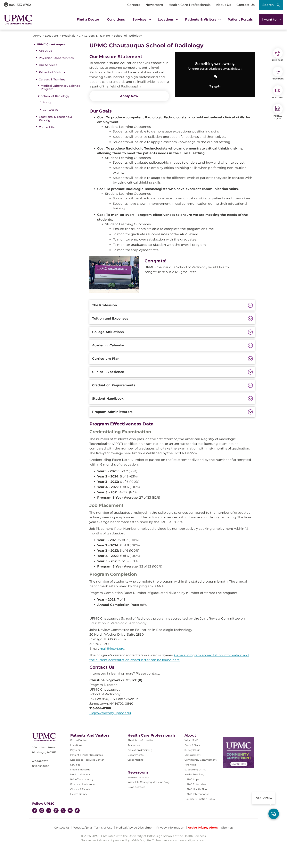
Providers (278, 78)
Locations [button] (166, 19)
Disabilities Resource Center (87, 759)
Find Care (277, 60)
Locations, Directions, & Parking (55, 118)
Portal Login (278, 117)
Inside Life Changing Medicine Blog (148, 782)
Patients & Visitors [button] (201, 19)
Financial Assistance (82, 784)
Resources (133, 745)
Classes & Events (80, 789)
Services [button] (140, 19)
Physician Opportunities (56, 58)
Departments (135, 754)
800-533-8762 (19, 5)
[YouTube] (70, 811)
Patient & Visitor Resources (86, 754)
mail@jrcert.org (112, 648)
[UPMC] (18, 19)
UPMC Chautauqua (51, 44)
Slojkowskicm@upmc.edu (110, 713)
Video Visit (278, 97)
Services (75, 764)
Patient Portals (240, 19)
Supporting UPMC (195, 769)
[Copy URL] (215, 77)
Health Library (78, 794)
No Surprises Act (80, 774)
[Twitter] (63, 810)
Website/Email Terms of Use (92, 827)
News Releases (136, 786)
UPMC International (196, 794)
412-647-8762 (40, 761)
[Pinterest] (56, 811)
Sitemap (227, 827)
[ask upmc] (273, 814)
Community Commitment (200, 759)
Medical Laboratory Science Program (60, 87)
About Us (223, 5)
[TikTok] (77, 810)
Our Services (48, 65)
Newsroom (154, 5)
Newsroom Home (138, 777)
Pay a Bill (75, 750)
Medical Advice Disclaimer (134, 827)
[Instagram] (41, 811)
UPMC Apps (191, 779)
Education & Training (139, 750)
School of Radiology (55, 96)
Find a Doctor (88, 19)
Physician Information (140, 740)
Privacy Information (170, 827)
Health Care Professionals (189, 5)
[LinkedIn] (48, 811)
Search (268, 5)
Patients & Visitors (52, 72)
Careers (133, 5)
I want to (269, 19)
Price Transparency (81, 779)
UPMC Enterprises (195, 784)
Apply (47, 102)
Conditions (116, 19)
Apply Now (129, 96)
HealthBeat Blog (194, 774)
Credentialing (135, 759)
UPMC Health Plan (195, 789)
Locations (76, 745)
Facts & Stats (192, 745)
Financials (190, 764)
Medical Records (80, 769)
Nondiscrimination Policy (199, 798)
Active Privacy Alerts (203, 827)
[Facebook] (34, 811)
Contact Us (245, 5)
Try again (214, 86)
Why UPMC (191, 740)
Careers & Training (52, 79)
